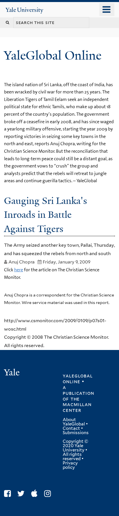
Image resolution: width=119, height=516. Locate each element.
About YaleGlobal (74, 422)
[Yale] (12, 373)
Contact (71, 428)
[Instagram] (49, 493)
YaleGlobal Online (52, 55)
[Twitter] (22, 493)
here (18, 270)
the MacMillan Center (77, 404)
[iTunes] (35, 493)
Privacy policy (70, 465)
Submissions (76, 432)
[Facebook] (9, 493)
